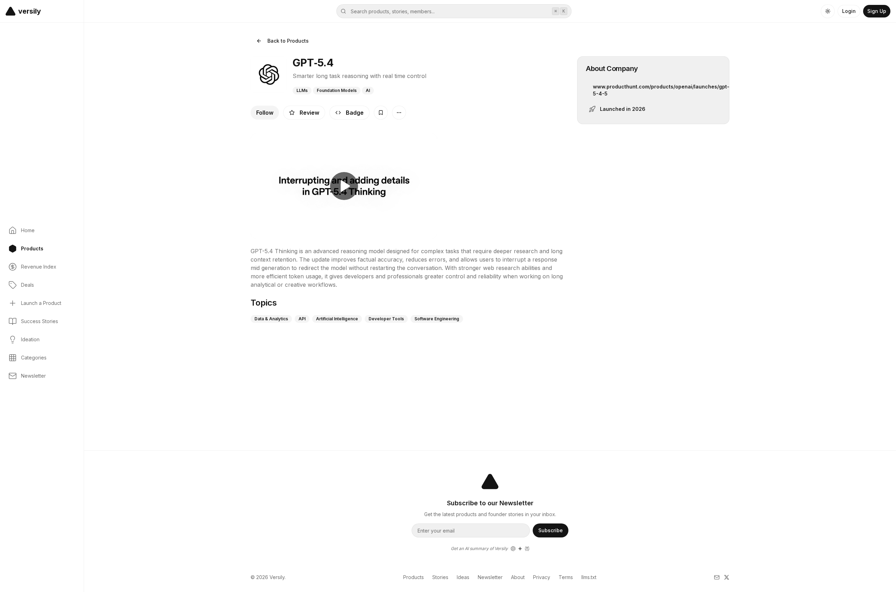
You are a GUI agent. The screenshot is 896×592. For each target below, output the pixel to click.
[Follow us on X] (726, 577)
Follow (264, 112)
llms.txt (588, 577)
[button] (10, 11)
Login (849, 11)
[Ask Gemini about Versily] (520, 548)
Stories (440, 577)
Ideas (463, 577)
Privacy (541, 577)
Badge (355, 112)
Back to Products (288, 41)
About (518, 577)
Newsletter (490, 577)
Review (309, 112)
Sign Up (876, 11)
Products (413, 577)
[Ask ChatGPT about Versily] (513, 548)
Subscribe (550, 530)
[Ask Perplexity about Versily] (527, 548)
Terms (566, 577)
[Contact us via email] (717, 577)
